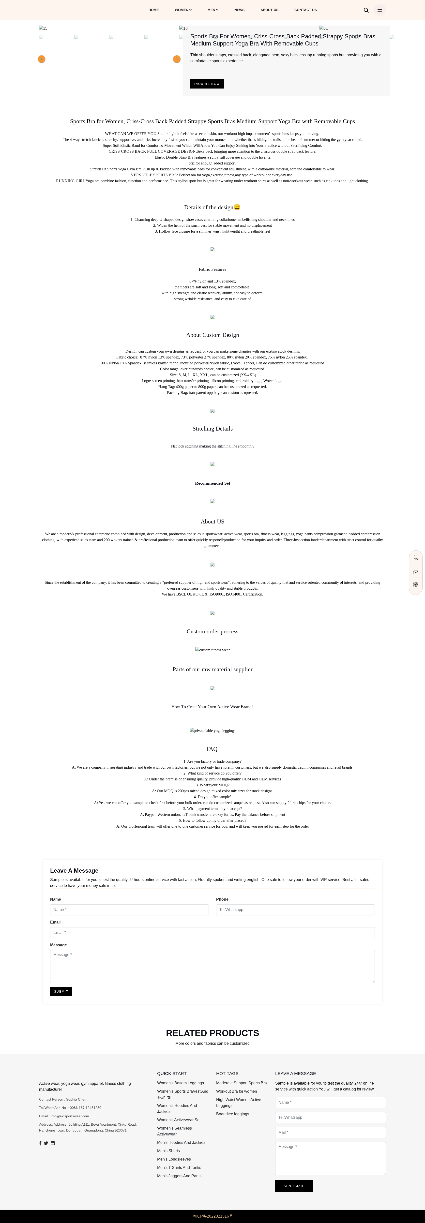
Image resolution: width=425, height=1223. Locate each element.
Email (55, 922)
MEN (212, 10)
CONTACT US (305, 10)
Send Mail (294, 1186)
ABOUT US (269, 10)
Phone (222, 899)
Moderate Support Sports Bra (241, 1083)
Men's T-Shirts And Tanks (179, 1167)
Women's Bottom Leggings (180, 1083)
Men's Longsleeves (174, 1159)
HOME (154, 10)
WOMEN (182, 10)
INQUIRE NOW (207, 84)
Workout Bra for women (236, 1091)
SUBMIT (61, 991)
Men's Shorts (168, 1151)
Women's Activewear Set (178, 1120)
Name (55, 899)
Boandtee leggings (232, 1114)
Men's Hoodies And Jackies (181, 1142)
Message (58, 945)
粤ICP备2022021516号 (212, 1216)
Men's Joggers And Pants (179, 1176)
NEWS (239, 10)
